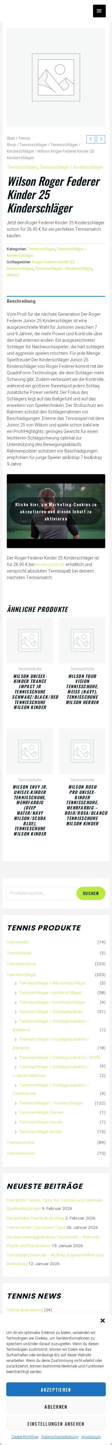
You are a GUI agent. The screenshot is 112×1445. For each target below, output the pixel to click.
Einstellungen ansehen (55, 1423)
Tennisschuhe (20, 1142)
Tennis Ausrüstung (25, 1310)
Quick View (30, 658)
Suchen (91, 893)
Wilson (13, 275)
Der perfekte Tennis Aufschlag (35, 1218)
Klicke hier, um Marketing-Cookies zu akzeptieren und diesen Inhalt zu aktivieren (56, 511)
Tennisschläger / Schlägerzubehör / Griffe (59, 1058)
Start (11, 138)
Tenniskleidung (21, 964)
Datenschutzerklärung (59, 1437)
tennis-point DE (50, 564)
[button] (103, 1321)
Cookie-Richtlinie (25, 1437)
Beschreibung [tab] (21, 301)
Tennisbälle (18, 942)
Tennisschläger (33, 145)
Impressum (91, 1437)
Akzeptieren (56, 1389)
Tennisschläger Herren (41, 1122)
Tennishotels (19, 953)
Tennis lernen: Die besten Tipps (36, 1227)
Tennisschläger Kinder (40, 1132)
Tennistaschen (21, 1153)
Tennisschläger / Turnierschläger (51, 1103)
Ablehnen (55, 1406)
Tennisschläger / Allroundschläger (52, 983)
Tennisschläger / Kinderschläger (71, 167)
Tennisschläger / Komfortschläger (52, 1002)
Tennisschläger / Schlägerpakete (51, 1012)
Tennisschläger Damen (41, 1112)
